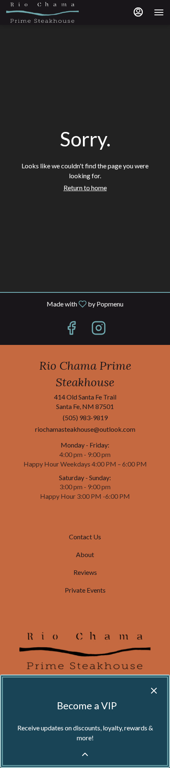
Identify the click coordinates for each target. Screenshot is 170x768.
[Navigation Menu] (159, 12)
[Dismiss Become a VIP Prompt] (154, 691)
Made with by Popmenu (64, 303)
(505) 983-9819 (85, 417)
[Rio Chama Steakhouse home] (43, 12)
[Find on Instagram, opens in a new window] (98, 329)
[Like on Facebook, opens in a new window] (71, 329)
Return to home (85, 187)
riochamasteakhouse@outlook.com (85, 429)
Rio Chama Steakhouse (85, 650)
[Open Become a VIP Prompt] (85, 754)
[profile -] (138, 12)
